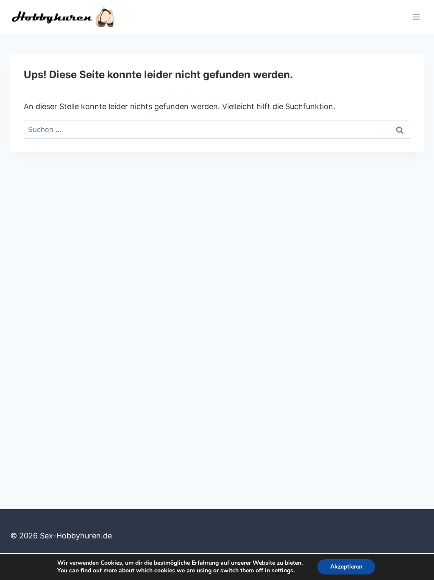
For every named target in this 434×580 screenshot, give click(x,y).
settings (282, 570)
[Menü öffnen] (416, 16)
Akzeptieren (346, 567)
